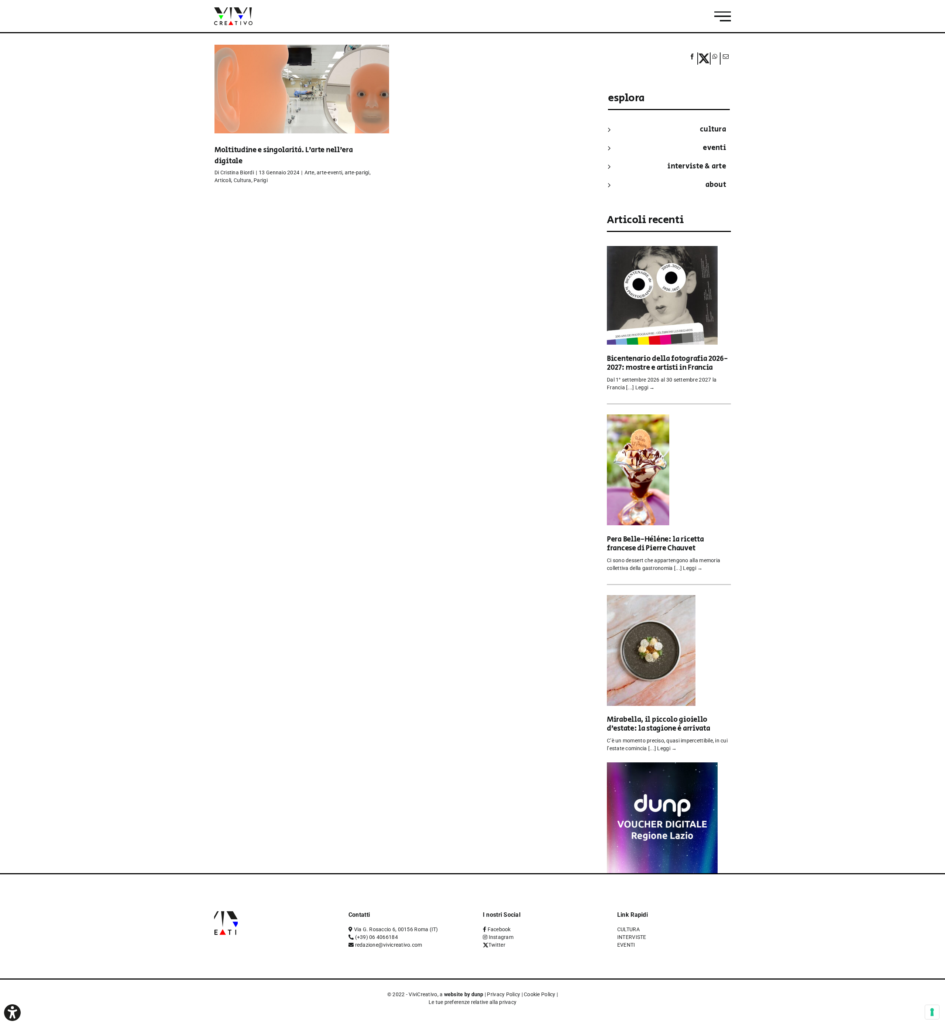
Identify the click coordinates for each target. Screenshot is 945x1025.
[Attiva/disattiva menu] (722, 16)
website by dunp (464, 994)
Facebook (499, 929)
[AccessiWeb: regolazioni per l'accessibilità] (12, 1012)
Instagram (501, 937)
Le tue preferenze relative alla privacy (473, 1002)
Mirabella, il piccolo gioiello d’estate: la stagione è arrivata (658, 724)
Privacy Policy (503, 994)
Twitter (496, 945)
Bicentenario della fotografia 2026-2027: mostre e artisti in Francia (667, 363)
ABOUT (715, 185)
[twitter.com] (704, 58)
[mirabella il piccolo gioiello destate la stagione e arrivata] (651, 600)
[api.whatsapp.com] (715, 58)
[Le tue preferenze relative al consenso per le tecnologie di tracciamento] (932, 1012)
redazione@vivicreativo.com (388, 945)
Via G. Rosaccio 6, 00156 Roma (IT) (396, 929)
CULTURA (713, 129)
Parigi (261, 180)
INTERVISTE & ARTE (696, 166)
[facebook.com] (692, 58)
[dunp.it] (662, 767)
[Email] (725, 58)
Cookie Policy (540, 994)
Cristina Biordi (237, 172)
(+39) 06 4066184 (376, 937)
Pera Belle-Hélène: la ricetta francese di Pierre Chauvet (655, 544)
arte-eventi (329, 172)
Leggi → (645, 387)
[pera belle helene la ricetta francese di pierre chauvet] (638, 419)
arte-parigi (357, 172)
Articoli (222, 180)
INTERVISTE (631, 937)
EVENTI (714, 148)
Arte (310, 172)
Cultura (242, 180)
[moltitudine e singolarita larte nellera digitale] (301, 100)
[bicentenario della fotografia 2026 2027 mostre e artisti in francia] (662, 251)
